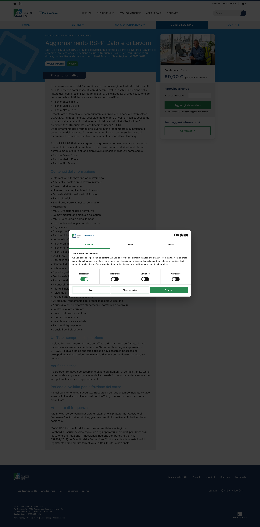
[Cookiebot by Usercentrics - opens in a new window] (176, 236)
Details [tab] (130, 244)
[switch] (115, 279)
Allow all (169, 290)
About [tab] (171, 244)
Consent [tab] (89, 244)
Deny (91, 290)
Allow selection (130, 290)
